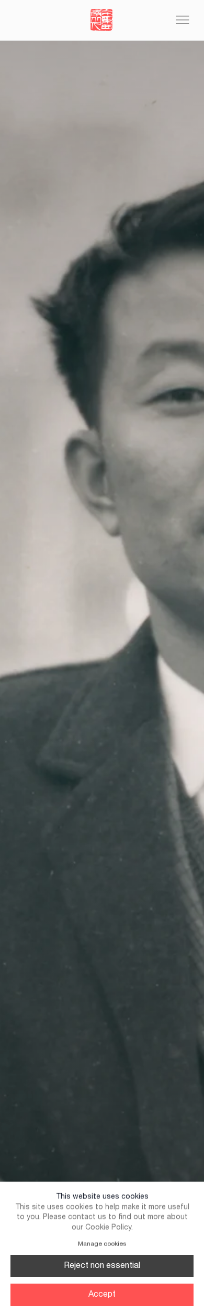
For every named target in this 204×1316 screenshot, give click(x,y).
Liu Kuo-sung (102, 20)
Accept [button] (102, 1294)
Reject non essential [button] (102, 1266)
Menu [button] (182, 20)
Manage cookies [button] (102, 1243)
